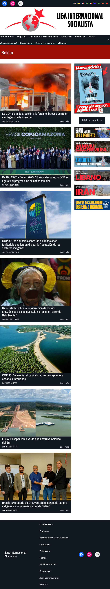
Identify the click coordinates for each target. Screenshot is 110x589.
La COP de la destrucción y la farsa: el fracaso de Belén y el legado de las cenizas (35, 115)
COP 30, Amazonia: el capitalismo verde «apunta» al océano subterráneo (33, 377)
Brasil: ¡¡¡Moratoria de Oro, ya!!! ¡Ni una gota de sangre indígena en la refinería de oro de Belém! (34, 504)
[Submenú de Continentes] (13, 36)
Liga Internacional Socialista (15, 554)
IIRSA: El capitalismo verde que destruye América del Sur (31, 440)
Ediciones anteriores (92, 120)
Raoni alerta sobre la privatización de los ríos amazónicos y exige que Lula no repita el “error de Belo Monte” (31, 311)
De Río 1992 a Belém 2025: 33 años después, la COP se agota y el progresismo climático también (35, 179)
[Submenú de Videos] (65, 43)
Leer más (64, 121)
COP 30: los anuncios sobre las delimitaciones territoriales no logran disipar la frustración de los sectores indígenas (31, 244)
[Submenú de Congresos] (31, 43)
